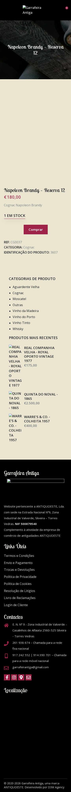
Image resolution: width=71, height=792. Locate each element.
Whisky (18, 329)
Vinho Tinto (21, 323)
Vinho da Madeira (26, 311)
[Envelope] (28, 677)
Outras (18, 305)
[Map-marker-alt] (21, 677)
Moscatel (19, 299)
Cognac (28, 247)
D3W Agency (56, 787)
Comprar (36, 229)
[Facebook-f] (7, 677)
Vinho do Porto (24, 317)
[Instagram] (14, 677)
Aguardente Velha (26, 287)
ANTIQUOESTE (13, 787)
